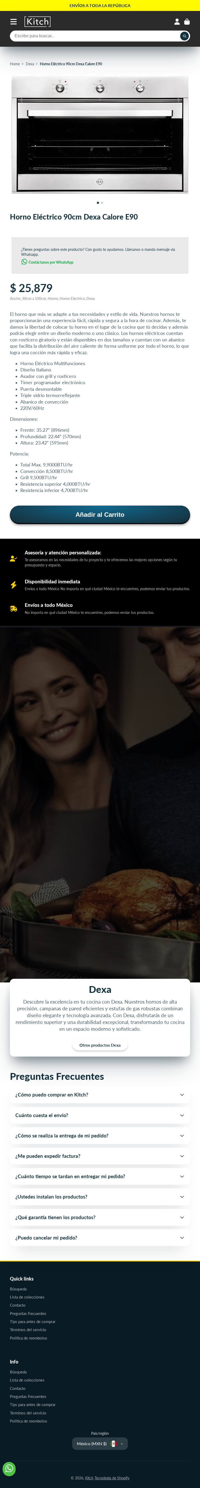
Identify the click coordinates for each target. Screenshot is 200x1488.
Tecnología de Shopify (112, 1478)
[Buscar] (184, 36)
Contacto (18, 1305)
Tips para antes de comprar (32, 1321)
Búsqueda (18, 1289)
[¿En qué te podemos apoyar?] (9, 1469)
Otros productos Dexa (100, 1044)
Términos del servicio (28, 1329)
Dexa (30, 64)
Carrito (187, 22)
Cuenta (177, 22)
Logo (37, 21)
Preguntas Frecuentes (28, 1313)
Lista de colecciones (27, 1297)
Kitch (89, 1478)
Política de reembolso (28, 1338)
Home (15, 64)
